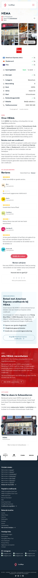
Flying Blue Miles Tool (7, 538)
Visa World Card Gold (7, 504)
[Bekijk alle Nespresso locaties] (11, 455)
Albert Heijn (4, 515)
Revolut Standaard (6, 498)
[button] (4, 25)
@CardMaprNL (33, 551)
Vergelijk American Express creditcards (18, 338)
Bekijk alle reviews (19, 256)
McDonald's (4, 519)
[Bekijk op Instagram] (7, 556)
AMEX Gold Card (5, 495)
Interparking (4, 525)
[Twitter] (16, 576)
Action (3, 523)
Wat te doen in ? (7, 470)
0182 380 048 (30, 105)
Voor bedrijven (5, 540)
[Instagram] (20, 576)
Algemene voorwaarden (7, 545)
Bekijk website (29, 102)
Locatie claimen (24, 109)
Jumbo (3, 513)
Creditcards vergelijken (8, 506)
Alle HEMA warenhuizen (11, 382)
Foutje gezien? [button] (14, 109)
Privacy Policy (5, 543)
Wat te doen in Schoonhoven (17, 445)
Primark (3, 521)
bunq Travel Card (6, 502)
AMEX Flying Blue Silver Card (9, 493)
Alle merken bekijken (7, 527)
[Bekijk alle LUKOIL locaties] (20, 455)
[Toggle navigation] (33, 5)
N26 (2, 500)
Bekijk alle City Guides (7, 484)
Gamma (3, 517)
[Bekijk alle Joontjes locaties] (28, 455)
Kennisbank (4, 536)
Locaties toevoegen (6, 534)
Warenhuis (31, 80)
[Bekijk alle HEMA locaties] (19, 51)
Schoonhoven (13, 18)
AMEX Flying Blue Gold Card (9, 491)
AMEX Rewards (17, 317)
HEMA (33, 87)
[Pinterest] (18, 576)
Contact (3, 547)
